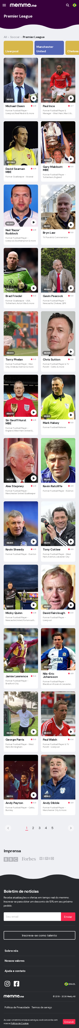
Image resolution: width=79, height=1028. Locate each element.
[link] (74, 5)
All (5, 37)
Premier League (33, 37)
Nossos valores (14, 961)
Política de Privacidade (17, 1007)
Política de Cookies (19, 1023)
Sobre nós (11, 951)
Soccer (15, 37)
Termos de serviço (41, 1007)
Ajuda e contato (15, 971)
